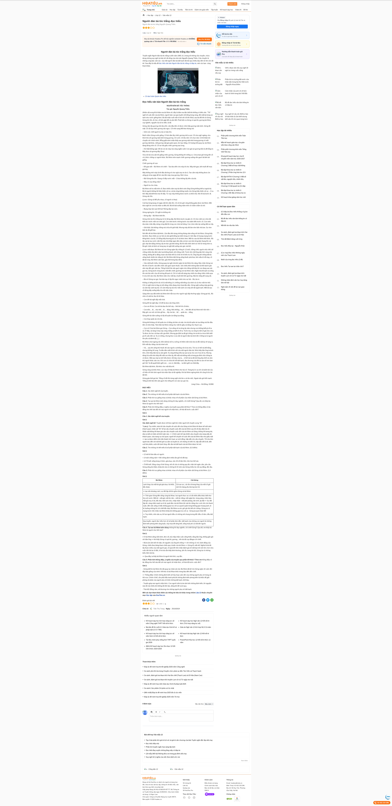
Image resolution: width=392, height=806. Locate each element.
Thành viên (232, 4)
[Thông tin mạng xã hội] (210, 796)
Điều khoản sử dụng (211, 783)
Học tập (150, 15)
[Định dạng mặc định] (164, 712)
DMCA (207, 790)
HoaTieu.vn (160, 595)
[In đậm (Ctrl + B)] (156, 712)
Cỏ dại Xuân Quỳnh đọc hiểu (155, 96)
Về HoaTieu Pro (188, 790)
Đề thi (245, 10)
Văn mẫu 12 (167, 15)
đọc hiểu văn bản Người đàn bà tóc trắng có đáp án (177, 63)
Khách (222, 17)
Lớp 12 (157, 15)
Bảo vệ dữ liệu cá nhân (212, 788)
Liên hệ (185, 785)
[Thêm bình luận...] (181, 717)
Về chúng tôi (187, 783)
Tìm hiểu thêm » (182, 41)
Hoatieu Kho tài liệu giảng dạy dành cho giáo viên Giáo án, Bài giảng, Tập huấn (152, 4)
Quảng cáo (186, 788)
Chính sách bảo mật (211, 785)
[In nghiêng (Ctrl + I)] (159, 712)
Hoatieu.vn (144, 15)
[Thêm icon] (151, 712)
